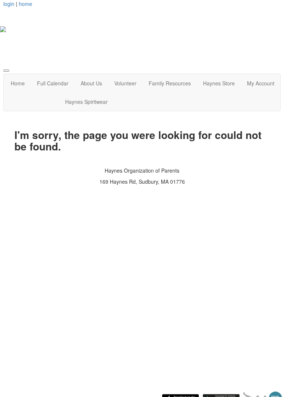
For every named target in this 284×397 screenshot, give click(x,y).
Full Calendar (52, 83)
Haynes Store (219, 83)
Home (18, 83)
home (25, 3)
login (8, 3)
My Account (260, 83)
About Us (91, 83)
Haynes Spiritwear (86, 101)
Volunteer (125, 83)
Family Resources (170, 83)
